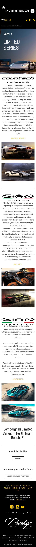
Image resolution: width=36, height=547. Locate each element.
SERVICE (16, 488)
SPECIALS (25, 486)
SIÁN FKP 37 (18, 264)
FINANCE (7, 488)
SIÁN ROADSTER (18, 379)
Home (3, 26)
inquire (18, 458)
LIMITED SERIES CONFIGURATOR (18, 476)
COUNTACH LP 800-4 (18, 138)
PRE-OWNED (15, 486)
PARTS (23, 488)
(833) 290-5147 (21, 500)
